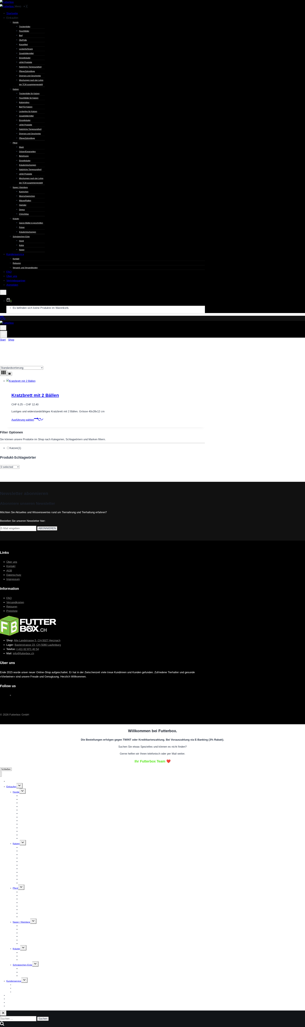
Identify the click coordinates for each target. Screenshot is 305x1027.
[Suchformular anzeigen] (3, 292)
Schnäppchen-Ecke (22, 965)
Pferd (15, 888)
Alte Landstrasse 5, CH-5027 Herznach (37, 640)
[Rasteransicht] (3, 373)
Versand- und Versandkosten (27, 992)
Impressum (13, 579)
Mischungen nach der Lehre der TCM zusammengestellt (47, 838)
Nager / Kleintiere (21, 922)
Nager (22, 975)
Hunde (16, 792)
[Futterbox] (7, 6)
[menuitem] (12, 13)
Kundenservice (13, 981)
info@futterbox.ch (23, 653)
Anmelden (11, 1006)
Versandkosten (15, 602)
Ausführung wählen (22, 419)
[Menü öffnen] (3, 334)
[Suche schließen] (3, 1013)
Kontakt (10, 566)
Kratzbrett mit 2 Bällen (35, 395)
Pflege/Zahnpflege (28, 883)
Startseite (11, 781)
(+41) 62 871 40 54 (27, 649)
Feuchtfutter (25, 799)
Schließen (5, 769)
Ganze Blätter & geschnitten (33, 952)
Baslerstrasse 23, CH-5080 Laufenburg (38, 644)
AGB (9, 570)
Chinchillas (24, 943)
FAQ (9, 598)
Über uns (11, 561)
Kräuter (16, 948)
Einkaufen (11, 786)
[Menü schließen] (1, 774)
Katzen (15, 448)
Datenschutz (13, 574)
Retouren (11, 606)
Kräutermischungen (29, 959)
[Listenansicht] (9, 374)
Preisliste (11, 610)
